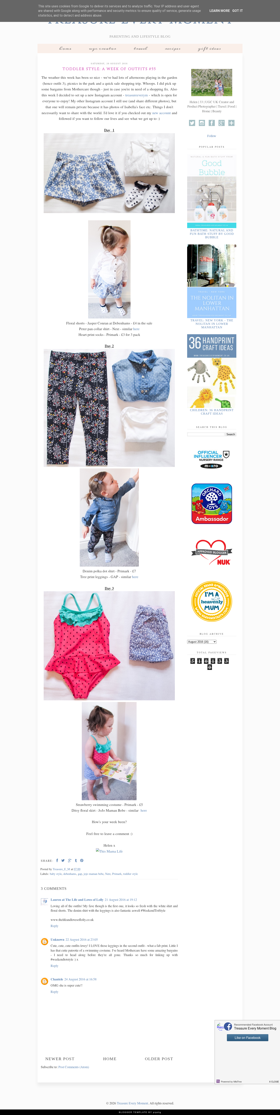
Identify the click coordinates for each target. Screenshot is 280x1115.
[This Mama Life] (109, 851)
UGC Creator (102, 48)
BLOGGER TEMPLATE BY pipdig (140, 1112)
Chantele (57, 979)
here (136, 328)
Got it (237, 11)
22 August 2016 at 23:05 (82, 939)
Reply (54, 926)
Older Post (159, 1058)
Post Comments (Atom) (73, 1067)
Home (65, 48)
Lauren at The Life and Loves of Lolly (77, 899)
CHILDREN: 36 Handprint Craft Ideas (212, 411)
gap (80, 874)
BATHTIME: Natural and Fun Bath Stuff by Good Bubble (212, 234)
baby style (56, 874)
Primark (117, 874)
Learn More (219, 11)
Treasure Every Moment (132, 1103)
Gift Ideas (209, 48)
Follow (211, 136)
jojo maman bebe (94, 874)
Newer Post (60, 1058)
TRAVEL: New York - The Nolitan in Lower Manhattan (211, 324)
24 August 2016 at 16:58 (80, 979)
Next (107, 874)
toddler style (130, 874)
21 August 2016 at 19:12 (121, 899)
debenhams (69, 874)
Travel (140, 48)
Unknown (57, 939)
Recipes (173, 48)
